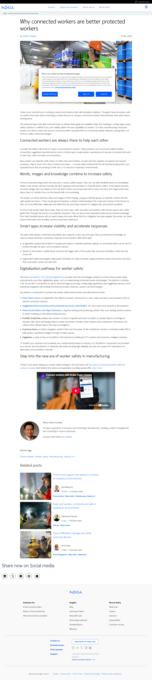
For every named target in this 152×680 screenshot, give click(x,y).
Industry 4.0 (69, 456)
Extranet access (57, 645)
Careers (112, 611)
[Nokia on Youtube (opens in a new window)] (77, 648)
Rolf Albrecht (67, 487)
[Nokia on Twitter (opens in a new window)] (82, 648)
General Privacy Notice (69, 87)
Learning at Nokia (76, 611)
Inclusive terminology (92, 674)
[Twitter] (13, 576)
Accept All (104, 94)
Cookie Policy (59, 87)
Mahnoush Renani (69, 516)
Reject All (86, 94)
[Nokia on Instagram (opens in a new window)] (73, 648)
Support (53, 654)
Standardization (76, 624)
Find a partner (56, 649)
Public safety (72, 555)
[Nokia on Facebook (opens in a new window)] (86, 648)
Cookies (56, 674)
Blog (5, 13)
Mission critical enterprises (34, 611)
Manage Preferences (49, 94)
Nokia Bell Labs (75, 616)
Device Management (60, 555)
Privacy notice (66, 674)
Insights (72, 602)
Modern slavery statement (111, 674)
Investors (113, 616)
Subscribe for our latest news (85, 642)
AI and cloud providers (32, 607)
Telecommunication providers (35, 616)
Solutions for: (29, 602)
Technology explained (78, 620)
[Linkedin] (5, 576)
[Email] (37, 576)
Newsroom (113, 607)
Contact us (55, 641)
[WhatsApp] (29, 576)
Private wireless (27, 456)
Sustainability (114, 620)
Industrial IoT (82, 555)
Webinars (73, 629)
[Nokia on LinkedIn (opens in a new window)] (90, 648)
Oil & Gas (56, 525)
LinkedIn (68, 437)
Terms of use (77, 674)
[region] (76, 85)
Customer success (116, 624)
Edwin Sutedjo (29, 36)
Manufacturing (56, 456)
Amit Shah (65, 545)
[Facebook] (21, 576)
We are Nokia (115, 602)
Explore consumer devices (81, 660)
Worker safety (42, 456)
